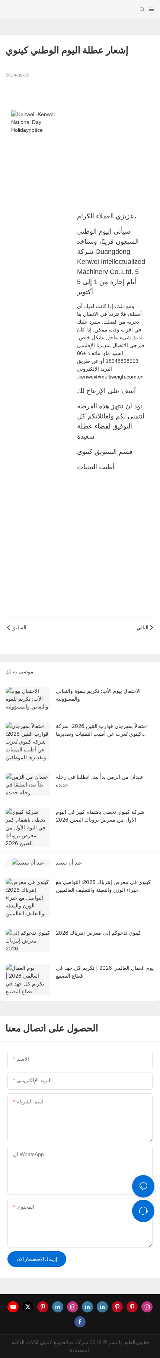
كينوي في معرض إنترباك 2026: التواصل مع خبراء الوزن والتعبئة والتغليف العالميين (103, 886)
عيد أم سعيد (69, 862)
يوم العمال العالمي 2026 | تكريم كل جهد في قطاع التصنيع (105, 972)
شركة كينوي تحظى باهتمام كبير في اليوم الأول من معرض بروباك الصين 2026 (100, 816)
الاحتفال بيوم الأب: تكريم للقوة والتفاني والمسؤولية (98, 695)
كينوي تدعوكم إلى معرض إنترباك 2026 (98, 932)
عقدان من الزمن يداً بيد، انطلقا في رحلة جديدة (100, 780)
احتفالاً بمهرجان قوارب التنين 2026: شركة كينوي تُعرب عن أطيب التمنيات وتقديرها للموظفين (102, 730)
